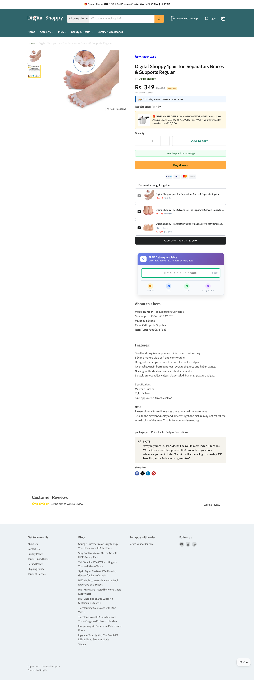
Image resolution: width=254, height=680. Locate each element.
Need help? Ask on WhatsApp (181, 153)
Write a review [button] (212, 504)
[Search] (159, 19)
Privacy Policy (35, 553)
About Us (33, 543)
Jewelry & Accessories (111, 31)
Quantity (139, 133)
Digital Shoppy (147, 78)
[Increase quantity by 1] (165, 141)
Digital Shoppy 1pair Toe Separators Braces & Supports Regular (187, 194)
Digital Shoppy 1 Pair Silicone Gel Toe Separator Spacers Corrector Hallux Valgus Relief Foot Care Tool (190, 209)
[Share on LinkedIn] (148, 473)
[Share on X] (142, 473)
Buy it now (180, 165)
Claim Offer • (180, 240)
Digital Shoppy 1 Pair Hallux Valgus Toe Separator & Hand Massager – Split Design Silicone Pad (190, 223)
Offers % (45, 31)
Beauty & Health (81, 31)
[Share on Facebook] (137, 473)
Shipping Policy (36, 568)
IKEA (61, 31)
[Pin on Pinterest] (154, 473)
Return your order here (141, 543)
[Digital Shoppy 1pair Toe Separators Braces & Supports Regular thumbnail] (34, 71)
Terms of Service (37, 573)
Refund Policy (35, 563)
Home (31, 31)
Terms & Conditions (38, 558)
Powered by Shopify (37, 670)
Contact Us (34, 548)
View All (82, 644)
